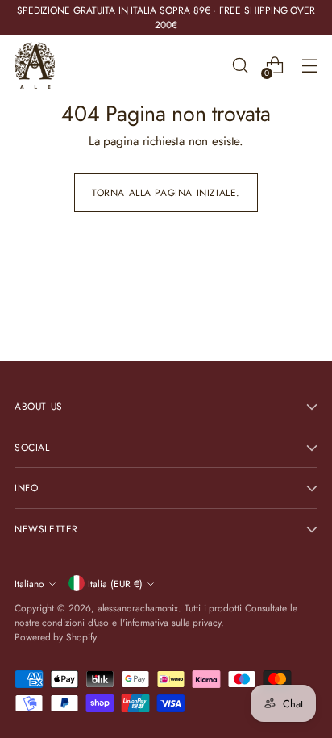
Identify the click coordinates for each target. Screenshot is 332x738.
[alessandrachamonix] (35, 66)
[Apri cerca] (239, 65)
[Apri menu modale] (309, 65)
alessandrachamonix (138, 608)
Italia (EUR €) (115, 583)
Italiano (29, 583)
